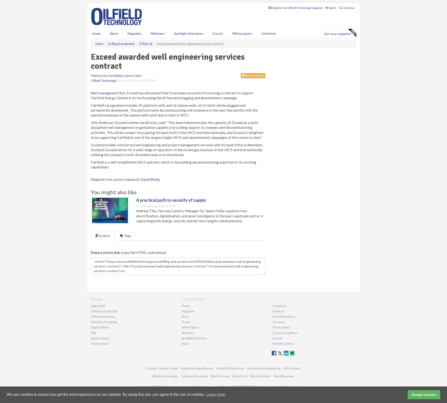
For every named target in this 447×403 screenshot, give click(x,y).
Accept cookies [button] (424, 394)
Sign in (332, 7)
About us (278, 311)
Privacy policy (281, 327)
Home (96, 33)
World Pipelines (284, 376)
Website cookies (283, 343)
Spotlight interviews (188, 33)
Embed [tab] (104, 236)
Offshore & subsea (103, 316)
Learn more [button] (215, 394)
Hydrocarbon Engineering (264, 368)
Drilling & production (104, 311)
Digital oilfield (100, 327)
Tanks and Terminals (194, 376)
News (185, 316)
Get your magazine (337, 34)
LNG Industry (292, 368)
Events (218, 33)
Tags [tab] (127, 236)
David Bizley (116, 76)
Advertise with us (283, 316)
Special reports (100, 338)
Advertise (268, 33)
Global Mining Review (230, 368)
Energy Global (168, 368)
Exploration (98, 306)
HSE (93, 333)
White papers (242, 33)
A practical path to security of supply (171, 200)
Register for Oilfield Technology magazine (297, 7)
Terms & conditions (285, 333)
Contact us (348, 7)
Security (277, 338)
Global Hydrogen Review (197, 368)
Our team (278, 322)
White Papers (190, 327)
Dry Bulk (151, 368)
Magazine (134, 33)
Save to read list (254, 75)
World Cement (220, 376)
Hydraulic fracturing (104, 322)
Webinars (158, 33)
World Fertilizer (260, 376)
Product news (99, 343)
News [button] (114, 33)
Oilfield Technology (103, 80)
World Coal (240, 376)
